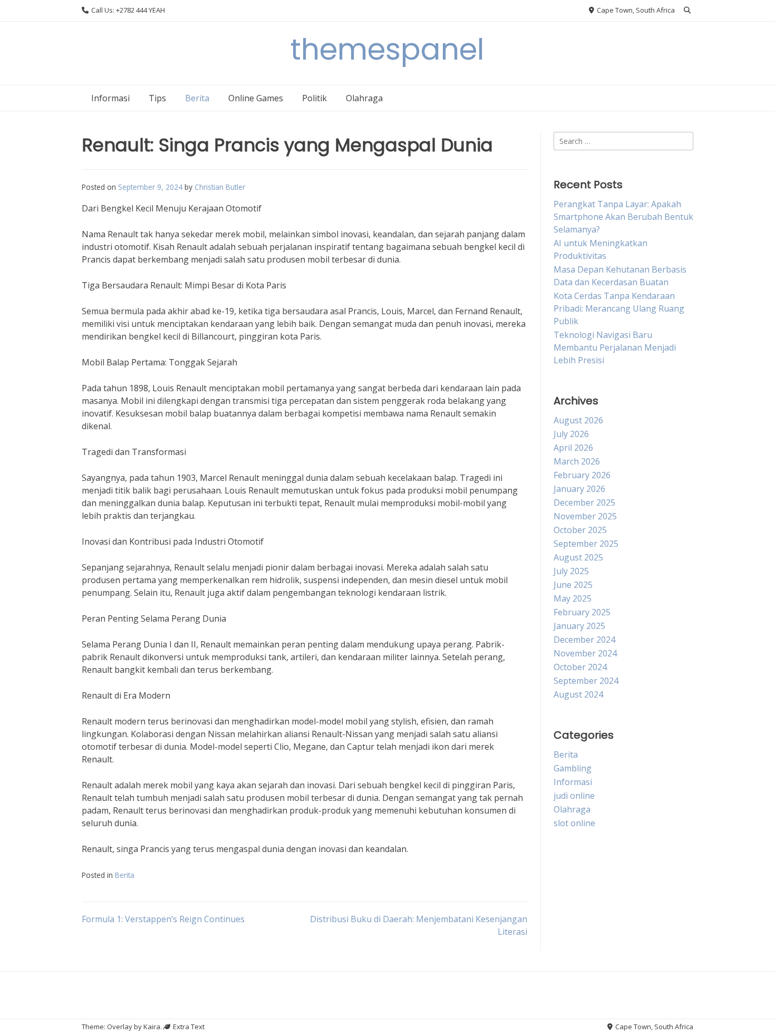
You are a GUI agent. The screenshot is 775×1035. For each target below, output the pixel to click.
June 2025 (573, 585)
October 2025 (580, 530)
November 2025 (585, 516)
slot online (574, 823)
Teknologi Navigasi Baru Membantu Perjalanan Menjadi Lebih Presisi (615, 347)
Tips (157, 98)
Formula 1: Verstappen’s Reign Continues (163, 919)
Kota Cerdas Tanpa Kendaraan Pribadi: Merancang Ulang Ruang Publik (619, 308)
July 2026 (571, 434)
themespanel (387, 49)
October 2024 (580, 667)
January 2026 (579, 489)
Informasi (110, 98)
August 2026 (578, 420)
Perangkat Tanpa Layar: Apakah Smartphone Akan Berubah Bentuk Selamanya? (623, 216)
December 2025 (584, 502)
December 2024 (584, 639)
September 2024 (586, 680)
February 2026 (582, 475)
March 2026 (577, 461)
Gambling (573, 768)
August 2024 (578, 694)
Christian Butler (220, 187)
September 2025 (586, 543)
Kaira (151, 1026)
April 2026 (573, 447)
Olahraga (364, 98)
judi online (574, 795)
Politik (314, 98)
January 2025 (579, 626)
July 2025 (571, 571)
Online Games (255, 98)
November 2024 (585, 653)
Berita (197, 98)
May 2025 (573, 598)
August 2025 (578, 557)
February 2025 (582, 612)
